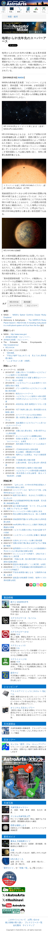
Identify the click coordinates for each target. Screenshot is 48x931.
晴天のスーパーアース (24, 393)
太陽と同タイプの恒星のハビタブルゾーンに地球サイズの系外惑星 (25, 373)
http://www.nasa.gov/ (19, 334)
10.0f (18, 661)
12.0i (18, 634)
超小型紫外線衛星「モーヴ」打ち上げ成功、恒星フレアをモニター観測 (25, 507)
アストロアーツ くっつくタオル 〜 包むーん (28, 692)
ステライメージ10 (18, 659)
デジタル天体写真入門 (20, 816)
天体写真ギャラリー (19, 807)
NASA (21, 77)
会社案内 (17, 925)
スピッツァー (32, 305)
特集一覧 (23, 867)
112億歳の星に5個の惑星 (25, 459)
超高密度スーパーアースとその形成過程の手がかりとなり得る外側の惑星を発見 (25, 549)
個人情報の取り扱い (14, 922)
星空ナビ (14, 672)
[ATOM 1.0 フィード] (41, 584)
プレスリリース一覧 (33, 922)
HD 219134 (14, 302)
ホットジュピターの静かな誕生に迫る (27, 511)
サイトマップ (28, 925)
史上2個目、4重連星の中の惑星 (28, 451)
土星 (12, 850)
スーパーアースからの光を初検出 (29, 414)
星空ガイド (9, 867)
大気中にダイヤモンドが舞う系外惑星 (27, 540)
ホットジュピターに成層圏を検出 (29, 436)
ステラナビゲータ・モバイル (23, 618)
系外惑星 (27, 302)
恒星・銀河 (13, 16)
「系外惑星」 (10, 352)
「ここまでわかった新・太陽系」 (18, 360)
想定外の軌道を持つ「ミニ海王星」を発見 (29, 564)
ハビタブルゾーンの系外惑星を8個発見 (31, 470)
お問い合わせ (33, 919)
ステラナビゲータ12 (19, 631)
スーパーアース (16, 305)
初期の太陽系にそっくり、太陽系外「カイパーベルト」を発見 (25, 439)
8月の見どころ (16, 859)
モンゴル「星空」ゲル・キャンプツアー (28, 744)
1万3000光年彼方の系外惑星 (27, 449)
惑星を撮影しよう (18, 825)
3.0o (18, 648)
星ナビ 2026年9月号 (19, 601)
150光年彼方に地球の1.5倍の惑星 (29, 467)
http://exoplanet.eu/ (11, 344)
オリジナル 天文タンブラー (22, 707)
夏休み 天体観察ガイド (20, 841)
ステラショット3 (17, 645)
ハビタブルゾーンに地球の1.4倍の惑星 (31, 396)
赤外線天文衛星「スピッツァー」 (18, 336)
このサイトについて (17, 919)
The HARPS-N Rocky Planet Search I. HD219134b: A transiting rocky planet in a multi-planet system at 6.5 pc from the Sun (25, 323)
